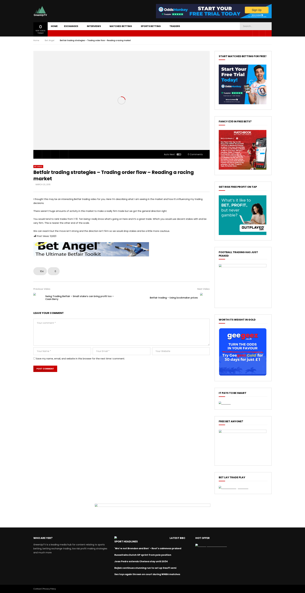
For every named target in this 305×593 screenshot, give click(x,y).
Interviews (94, 26)
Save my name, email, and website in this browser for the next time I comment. (80, 358)
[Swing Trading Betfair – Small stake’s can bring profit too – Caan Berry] (38, 297)
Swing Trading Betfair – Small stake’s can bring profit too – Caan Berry (79, 298)
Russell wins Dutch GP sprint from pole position (142, 555)
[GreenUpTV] (40, 11)
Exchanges (71, 26)
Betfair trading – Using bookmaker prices (174, 297)
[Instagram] (268, 33)
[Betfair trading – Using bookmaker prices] (205, 297)
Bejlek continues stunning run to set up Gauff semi (145, 568)
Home (54, 26)
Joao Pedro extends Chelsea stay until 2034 (141, 561)
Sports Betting (151, 26)
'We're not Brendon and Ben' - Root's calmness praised (147, 548)
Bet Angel (49, 40)
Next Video (203, 289)
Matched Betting (121, 26)
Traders (174, 26)
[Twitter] (262, 33)
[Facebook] (256, 33)
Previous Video (41, 289)
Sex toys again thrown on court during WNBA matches (147, 574)
